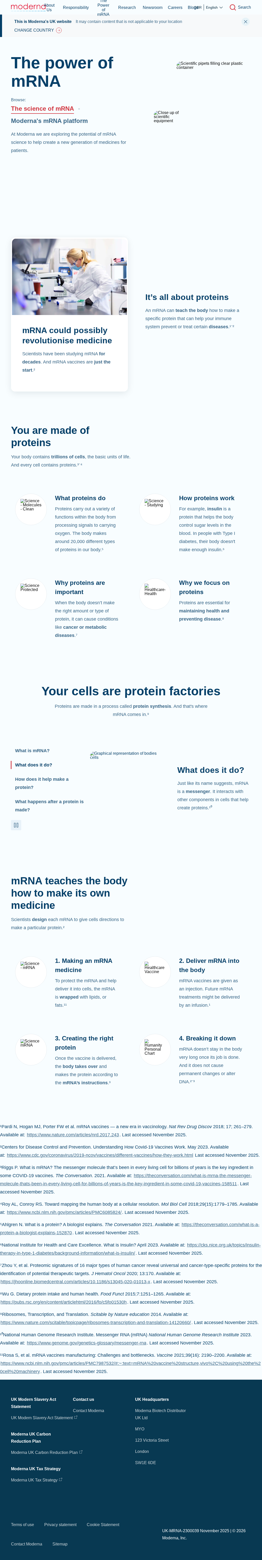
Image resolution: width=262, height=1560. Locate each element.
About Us (49, 7)
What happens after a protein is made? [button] (49, 805)
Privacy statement (60, 1525)
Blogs (193, 7)
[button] (16, 825)
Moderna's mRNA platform (49, 120)
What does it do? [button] (33, 765)
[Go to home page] (29, 7)
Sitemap (60, 1544)
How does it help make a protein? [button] (42, 783)
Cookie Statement (103, 1525)
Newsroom (152, 7)
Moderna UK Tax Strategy (35, 1480)
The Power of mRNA (103, 7)
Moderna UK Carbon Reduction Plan (44, 1452)
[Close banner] (246, 22)
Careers (175, 7)
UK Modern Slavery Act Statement (42, 1418)
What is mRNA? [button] (32, 750)
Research (127, 7)
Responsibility (76, 7)
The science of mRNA (42, 108)
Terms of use (22, 1525)
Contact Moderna (88, 1410)
